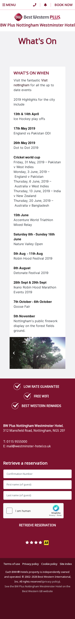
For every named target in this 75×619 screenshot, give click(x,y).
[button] (45, 4)
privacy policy (51, 581)
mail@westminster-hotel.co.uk (28, 446)
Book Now (64, 5)
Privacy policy (30, 564)
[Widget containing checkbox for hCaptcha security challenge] (33, 510)
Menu (10, 5)
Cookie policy (49, 564)
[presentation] (14, 353)
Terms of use (11, 564)
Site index (66, 564)
